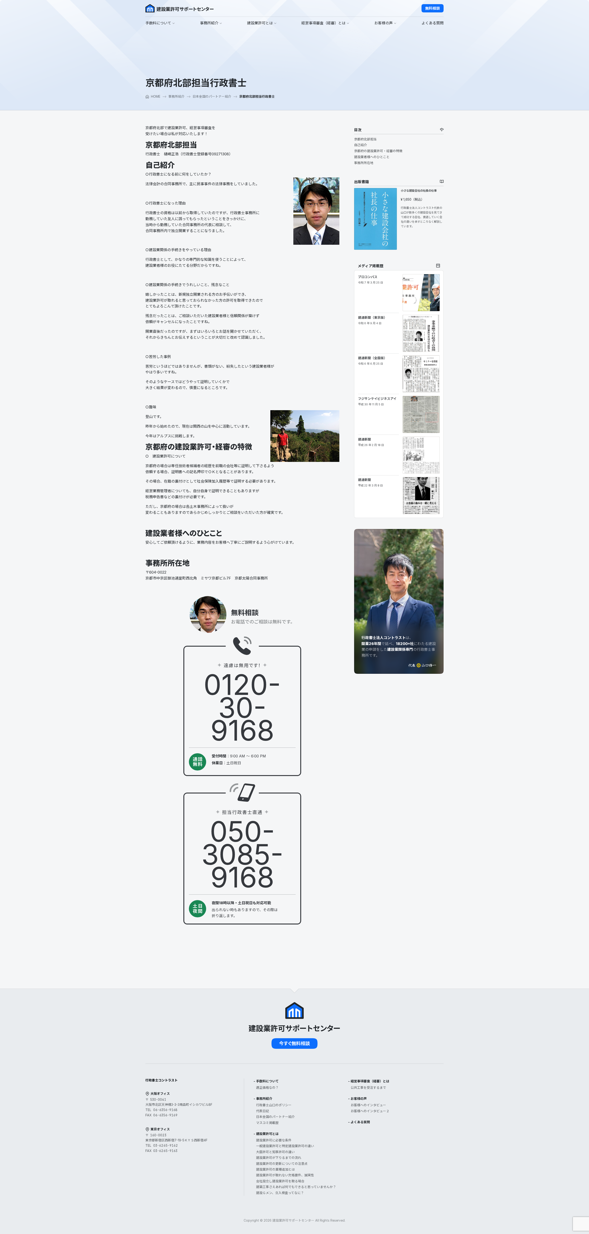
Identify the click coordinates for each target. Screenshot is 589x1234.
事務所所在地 (363, 163)
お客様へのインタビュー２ (370, 1111)
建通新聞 (371, 441)
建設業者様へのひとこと (372, 157)
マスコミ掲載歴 (267, 1123)
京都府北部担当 (365, 139)
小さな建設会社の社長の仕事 (418, 190)
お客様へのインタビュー (368, 1105)
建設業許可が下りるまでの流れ (278, 1158)
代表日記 (262, 1111)
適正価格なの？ (267, 1087)
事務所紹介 (176, 96)
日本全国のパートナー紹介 (212, 96)
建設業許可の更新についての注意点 (282, 1164)
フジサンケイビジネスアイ (377, 401)
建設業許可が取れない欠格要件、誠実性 (285, 1175)
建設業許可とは (267, 1134)
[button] (433, 8)
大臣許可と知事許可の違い (275, 1152)
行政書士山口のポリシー (274, 1105)
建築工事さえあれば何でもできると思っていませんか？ (296, 1187)
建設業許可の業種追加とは (275, 1169)
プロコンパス (370, 279)
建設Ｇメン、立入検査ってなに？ (280, 1193)
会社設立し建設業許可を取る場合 (280, 1181)
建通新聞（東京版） (372, 320)
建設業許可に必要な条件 (274, 1140)
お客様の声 (359, 1098)
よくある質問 (360, 1122)
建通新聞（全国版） (372, 360)
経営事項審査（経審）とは (370, 1081)
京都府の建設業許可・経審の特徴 (378, 151)
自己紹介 (360, 145)
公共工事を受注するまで (368, 1087)
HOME (155, 96)
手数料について (267, 1081)
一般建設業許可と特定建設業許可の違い (285, 1146)
